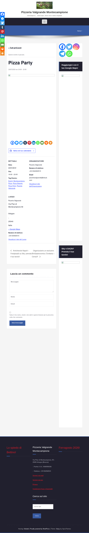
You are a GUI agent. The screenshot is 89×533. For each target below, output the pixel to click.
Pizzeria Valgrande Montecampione (44, 12)
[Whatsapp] (38, 143)
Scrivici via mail (38, 475)
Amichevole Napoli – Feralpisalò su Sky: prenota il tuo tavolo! (21, 253)
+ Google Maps (14, 229)
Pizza (10, 183)
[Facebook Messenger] (17, 143)
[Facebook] (12, 143)
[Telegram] (62, 53)
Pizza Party (12, 186)
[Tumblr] (25, 143)
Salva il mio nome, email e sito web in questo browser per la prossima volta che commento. (31, 316)
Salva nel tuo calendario (22, 151)
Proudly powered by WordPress (40, 529)
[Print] (46, 143)
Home (79, 31)
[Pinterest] (29, 143)
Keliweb (26, 529)
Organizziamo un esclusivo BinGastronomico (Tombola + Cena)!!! (43, 253)
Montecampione (19, 181)
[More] (50, 143)
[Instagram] (76, 46)
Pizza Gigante (17, 183)
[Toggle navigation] (44, 21)
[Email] (42, 143)
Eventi (10, 181)
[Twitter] (21, 143)
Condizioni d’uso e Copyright (43, 489)
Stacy (58, 529)
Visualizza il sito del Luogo (17, 239)
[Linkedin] (33, 143)
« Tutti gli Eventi (14, 48)
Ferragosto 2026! (69, 447)
